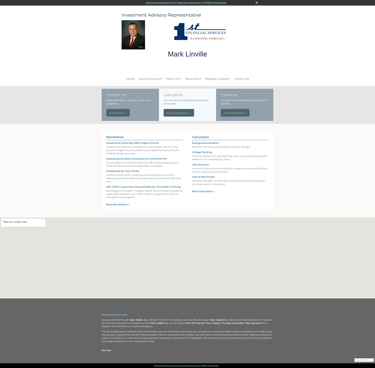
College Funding (202, 152)
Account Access (149, 78)
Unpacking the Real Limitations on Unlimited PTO (136, 158)
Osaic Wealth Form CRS (114, 314)
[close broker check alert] (256, 2)
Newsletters (115, 137)
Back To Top (363, 360)
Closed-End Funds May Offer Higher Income (132, 143)
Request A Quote (216, 78)
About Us (172, 78)
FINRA (161, 320)
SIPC (167, 320)
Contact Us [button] (116, 113)
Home (130, 78)
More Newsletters (117, 204)
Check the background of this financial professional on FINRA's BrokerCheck (185, 2)
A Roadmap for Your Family (122, 171)
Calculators (200, 137)
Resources (192, 78)
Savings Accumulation (205, 143)
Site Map (106, 350)
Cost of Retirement (203, 177)
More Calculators (203, 191)
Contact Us (241, 78)
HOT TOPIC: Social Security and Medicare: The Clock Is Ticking (143, 186)
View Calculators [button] (177, 113)
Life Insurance (200, 164)
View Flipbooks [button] (233, 113)
